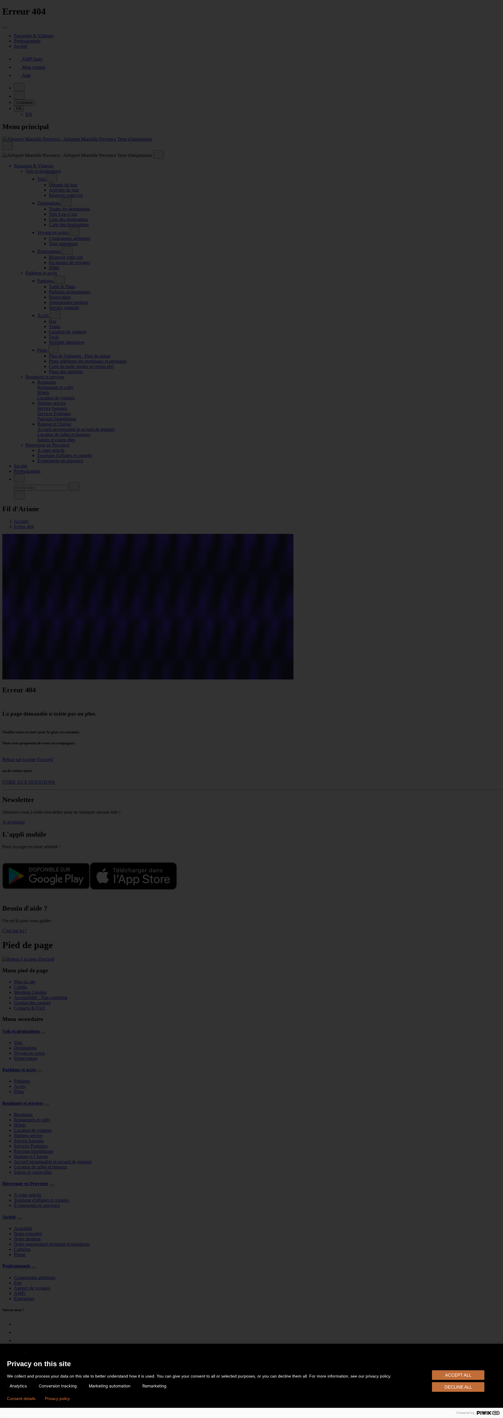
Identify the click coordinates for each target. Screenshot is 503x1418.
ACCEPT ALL (458, 1375)
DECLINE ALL (458, 1387)
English (14, 1351)
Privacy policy (57, 1398)
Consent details (21, 1398)
